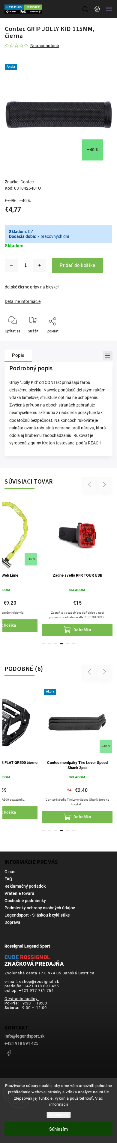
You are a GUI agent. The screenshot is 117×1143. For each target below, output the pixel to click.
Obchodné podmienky (25, 900)
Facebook (9, 1053)
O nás (9, 871)
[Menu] (109, 9)
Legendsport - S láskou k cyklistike (37, 915)
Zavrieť (97, 339)
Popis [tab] (18, 355)
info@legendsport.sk (24, 1036)
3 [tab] (55, 643)
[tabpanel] (77, 567)
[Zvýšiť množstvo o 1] (39, 265)
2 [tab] (49, 643)
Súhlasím (58, 1129)
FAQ (8, 879)
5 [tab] (67, 643)
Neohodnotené (44, 45)
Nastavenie (58, 1115)
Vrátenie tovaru (19, 893)
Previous (90, 484)
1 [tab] (43, 643)
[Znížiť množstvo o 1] (11, 265)
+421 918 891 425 (21, 1043)
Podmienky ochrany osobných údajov (39, 907)
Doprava (12, 922)
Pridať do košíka (77, 265)
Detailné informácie (22, 301)
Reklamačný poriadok (25, 886)
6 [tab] (73, 643)
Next (104, 484)
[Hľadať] (85, 9)
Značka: (19, 181)
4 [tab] (61, 643)
